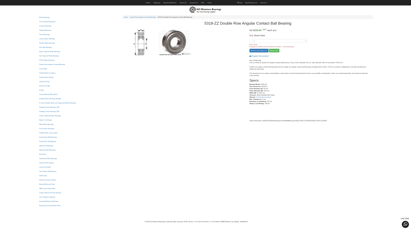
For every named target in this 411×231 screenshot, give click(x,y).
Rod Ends (42, 154)
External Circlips (44, 86)
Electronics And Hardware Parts (50, 205)
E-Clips (41, 90)
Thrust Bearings (44, 34)
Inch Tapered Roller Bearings (49, 56)
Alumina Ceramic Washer (47, 180)
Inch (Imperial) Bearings (47, 21)
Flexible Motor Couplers (47, 73)
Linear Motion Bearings (47, 39)
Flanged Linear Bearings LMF (49, 111)
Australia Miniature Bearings (48, 201)
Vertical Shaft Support (46, 163)
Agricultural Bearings (46, 146)
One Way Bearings (45, 47)
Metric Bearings (44, 17)
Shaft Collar (43, 175)
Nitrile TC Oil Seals (45, 120)
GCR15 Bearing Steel (263, 97)
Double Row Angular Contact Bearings (52, 64)
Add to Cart (274, 50)
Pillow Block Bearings (46, 124)
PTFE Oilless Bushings (47, 60)
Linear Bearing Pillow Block (48, 94)
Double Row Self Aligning (47, 141)
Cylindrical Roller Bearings (48, 158)
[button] (405, 224)
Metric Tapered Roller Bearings (49, 51)
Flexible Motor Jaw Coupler (48, 133)
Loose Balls (43, 69)
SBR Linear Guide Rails (47, 188)
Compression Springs (46, 77)
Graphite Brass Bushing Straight (50, 98)
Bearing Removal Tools (47, 184)
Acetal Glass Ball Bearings (48, 137)
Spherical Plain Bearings (47, 150)
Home (126, 17)
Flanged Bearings (45, 30)
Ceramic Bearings (45, 26)
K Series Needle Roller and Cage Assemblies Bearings (57, 103)
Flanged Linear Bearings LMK (49, 107)
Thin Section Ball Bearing (47, 171)
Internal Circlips (44, 81)
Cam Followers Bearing (47, 197)
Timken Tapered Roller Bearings (50, 116)
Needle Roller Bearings (47, 43)
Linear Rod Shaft (45, 167)
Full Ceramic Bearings (46, 128)
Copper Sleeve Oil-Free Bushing (50, 193)
